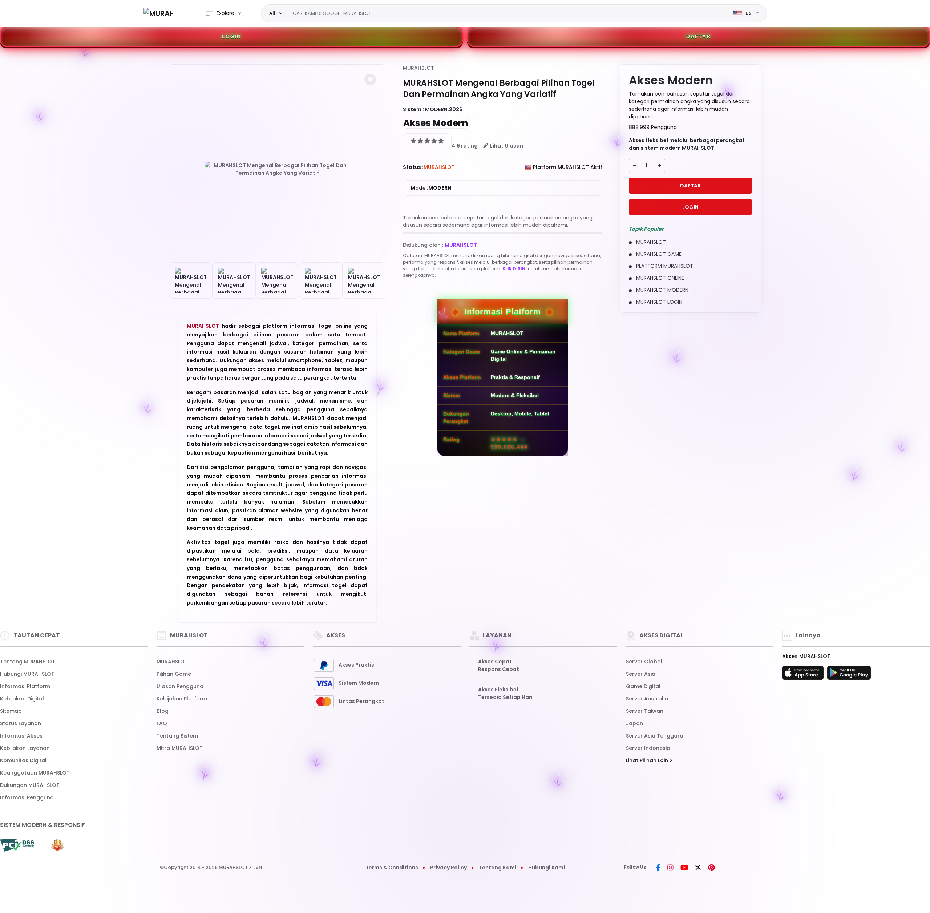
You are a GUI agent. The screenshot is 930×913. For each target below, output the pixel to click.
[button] (370, 79)
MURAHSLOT (204, 326)
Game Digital (643, 686)
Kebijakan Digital (22, 698)
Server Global (644, 661)
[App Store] (804, 675)
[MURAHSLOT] (158, 13)
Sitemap (11, 711)
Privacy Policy (448, 867)
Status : (413, 167)
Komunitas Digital (23, 760)
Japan (634, 723)
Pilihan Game (174, 674)
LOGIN (231, 36)
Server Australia (647, 698)
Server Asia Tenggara (654, 735)
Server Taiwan (644, 711)
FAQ (162, 723)
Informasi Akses (21, 735)
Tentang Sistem (177, 735)
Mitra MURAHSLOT (180, 748)
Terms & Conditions (391, 867)
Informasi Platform (25, 686)
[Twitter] (698, 868)
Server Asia (640, 674)
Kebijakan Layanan (25, 748)
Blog (163, 711)
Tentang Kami (497, 867)
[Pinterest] (711, 868)
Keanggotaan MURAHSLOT (35, 772)
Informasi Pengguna (27, 797)
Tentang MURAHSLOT (27, 661)
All (272, 13)
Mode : (431, 187)
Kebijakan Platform (182, 698)
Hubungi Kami (546, 867)
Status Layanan (20, 723)
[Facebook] (658, 868)
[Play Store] (849, 675)
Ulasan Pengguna (180, 686)
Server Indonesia (648, 748)
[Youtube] (684, 868)
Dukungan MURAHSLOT (30, 785)
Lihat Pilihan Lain (648, 760)
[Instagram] (670, 868)
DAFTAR (698, 36)
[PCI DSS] (17, 845)
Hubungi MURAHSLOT (27, 674)
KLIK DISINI (515, 269)
